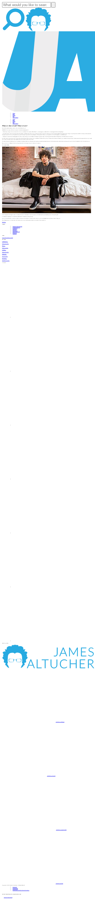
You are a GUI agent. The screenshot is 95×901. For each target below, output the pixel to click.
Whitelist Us (15, 887)
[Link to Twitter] (39, 479)
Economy (15, 230)
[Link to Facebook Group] (39, 371)
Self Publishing (16, 231)
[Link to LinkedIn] (39, 425)
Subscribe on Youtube (51, 775)
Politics (15, 233)
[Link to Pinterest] (39, 587)
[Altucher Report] (38, 30)
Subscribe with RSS (59, 883)
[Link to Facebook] (39, 317)
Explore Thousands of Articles (7, 237)
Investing (15, 228)
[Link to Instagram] (39, 641)
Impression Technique (17, 226)
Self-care (15, 229)
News (13, 116)
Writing (15, 232)
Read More (4, 222)
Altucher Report (15, 117)
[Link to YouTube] (39, 533)
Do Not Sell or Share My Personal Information (21, 890)
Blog (14, 114)
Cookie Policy (15, 889)
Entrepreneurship (16, 227)
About (14, 113)
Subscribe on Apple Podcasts (61, 829)
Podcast (14, 115)
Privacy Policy (15, 888)
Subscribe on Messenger (60, 721)
